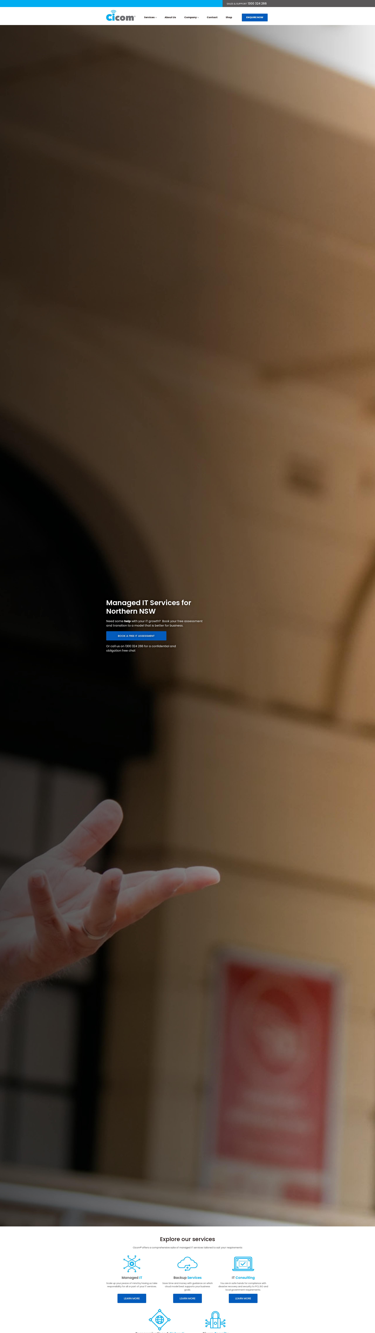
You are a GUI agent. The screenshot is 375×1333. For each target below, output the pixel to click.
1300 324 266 (247, 3)
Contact (212, 17)
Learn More (132, 1298)
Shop (229, 17)
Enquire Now (254, 17)
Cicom (120, 15)
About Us (170, 17)
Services (149, 17)
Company (190, 17)
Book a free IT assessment (136, 636)
